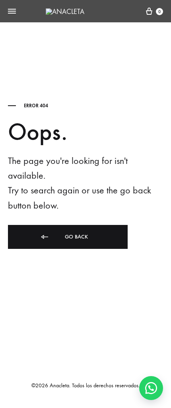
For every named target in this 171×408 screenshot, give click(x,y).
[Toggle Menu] (12, 11)
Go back (75, 236)
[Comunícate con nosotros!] (151, 388)
